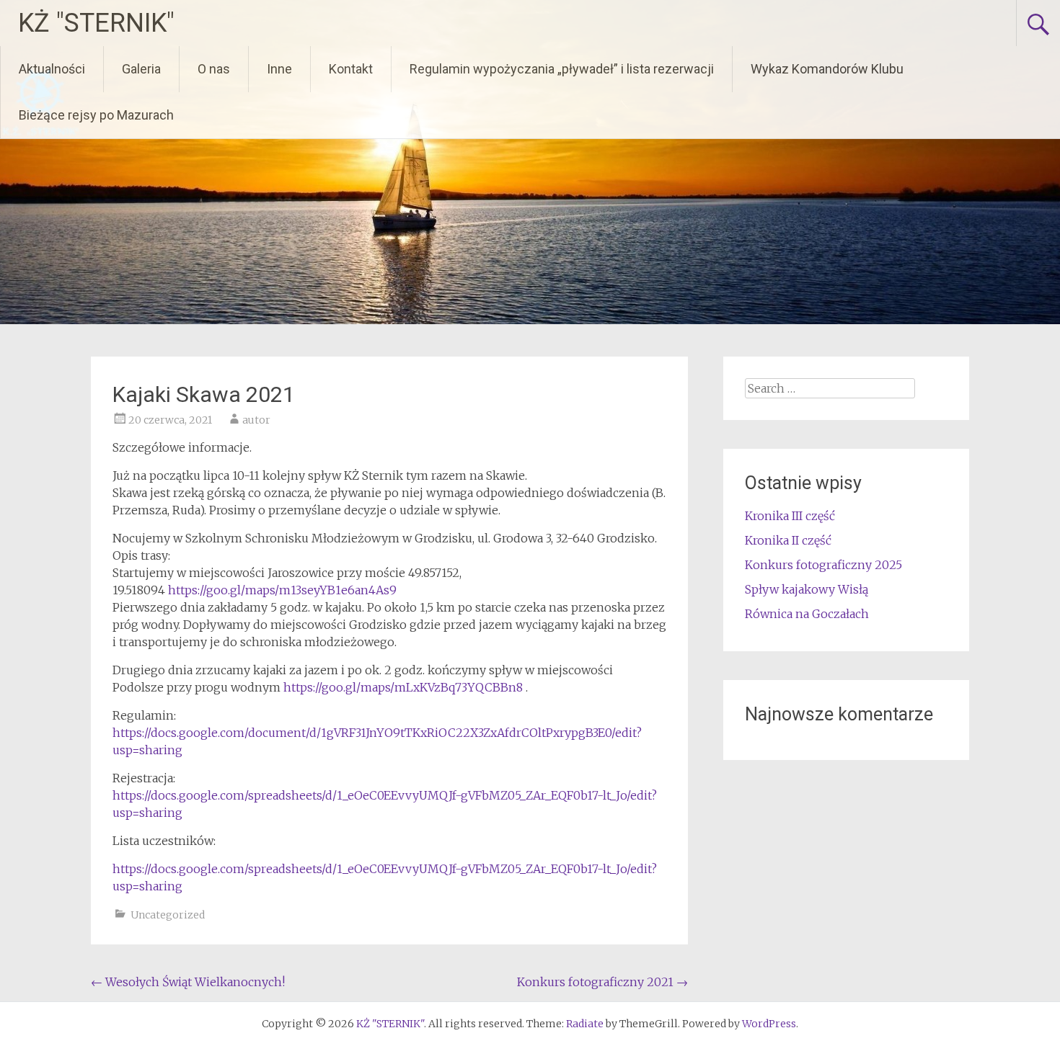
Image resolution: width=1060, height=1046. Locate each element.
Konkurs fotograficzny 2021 (602, 982)
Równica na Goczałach (807, 614)
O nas (214, 68)
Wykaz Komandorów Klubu (827, 68)
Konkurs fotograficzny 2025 (823, 565)
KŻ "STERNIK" (96, 23)
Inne (279, 68)
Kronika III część (790, 516)
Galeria (141, 68)
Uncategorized (168, 914)
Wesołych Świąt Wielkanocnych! (188, 982)
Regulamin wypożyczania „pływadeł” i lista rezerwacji (562, 68)
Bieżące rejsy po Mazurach (96, 114)
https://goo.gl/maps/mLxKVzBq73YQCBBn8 (403, 687)
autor (256, 420)
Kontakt (351, 68)
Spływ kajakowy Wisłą (806, 589)
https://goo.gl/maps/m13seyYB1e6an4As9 (282, 590)
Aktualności (52, 68)
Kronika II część (788, 540)
